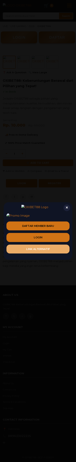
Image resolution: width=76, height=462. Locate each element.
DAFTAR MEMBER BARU (38, 226)
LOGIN (38, 237)
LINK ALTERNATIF (38, 249)
